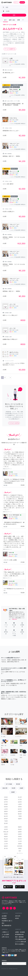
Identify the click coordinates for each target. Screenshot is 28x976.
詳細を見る (14, 619)
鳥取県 (6, 834)
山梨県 (20, 804)
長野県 (20, 806)
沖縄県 (20, 848)
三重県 (20, 816)
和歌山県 (5, 831)
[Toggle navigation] (26, 2)
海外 (20, 850)
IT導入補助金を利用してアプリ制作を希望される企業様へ (20, 942)
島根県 (6, 836)
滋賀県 (20, 818)
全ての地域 (9, 784)
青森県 (6, 799)
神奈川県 (5, 788)
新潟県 (6, 823)
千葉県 (6, 821)
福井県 (20, 802)
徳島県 (6, 846)
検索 (14, 15)
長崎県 (20, 836)
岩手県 (6, 802)
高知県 (20, 829)
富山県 (20, 797)
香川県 (6, 848)
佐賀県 (20, 834)
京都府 (13, 792)
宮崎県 (20, 843)
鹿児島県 (19, 846)
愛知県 (20, 813)
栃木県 (6, 816)
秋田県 (6, 806)
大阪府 (21, 788)
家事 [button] (18, 20)
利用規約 (4, 918)
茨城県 (6, 813)
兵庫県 (6, 827)
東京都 (18, 784)
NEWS (17, 918)
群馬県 (6, 818)
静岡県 (20, 811)
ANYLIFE (17, 916)
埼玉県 (13, 788)
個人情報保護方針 (6, 925)
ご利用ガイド (5, 932)
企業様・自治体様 (20, 932)
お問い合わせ (5, 937)
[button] (6, 625)
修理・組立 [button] (12, 20)
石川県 (20, 799)
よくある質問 (5, 934)
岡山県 (6, 839)
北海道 (6, 797)
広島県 (6, 841)
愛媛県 (20, 827)
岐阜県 (20, 809)
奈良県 (6, 829)
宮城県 (6, 804)
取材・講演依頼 (19, 937)
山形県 (6, 809)
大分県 (20, 841)
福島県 (6, 811)
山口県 (6, 843)
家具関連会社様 (19, 934)
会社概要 (4, 916)
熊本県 (20, 839)
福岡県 (20, 831)
